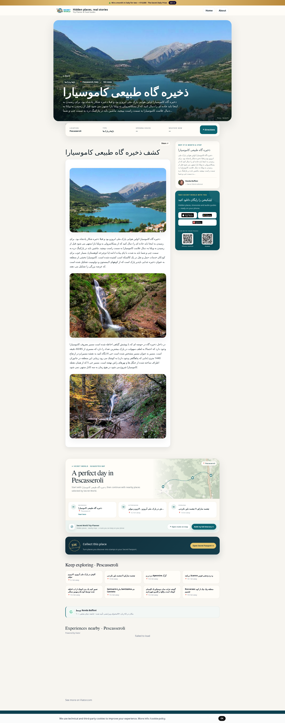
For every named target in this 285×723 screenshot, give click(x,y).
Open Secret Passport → (203, 545)
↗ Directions (208, 129)
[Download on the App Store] (187, 215)
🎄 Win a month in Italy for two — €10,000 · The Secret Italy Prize (142, 2)
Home (209, 10)
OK (222, 718)
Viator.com (86, 700)
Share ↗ (164, 143)
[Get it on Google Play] (207, 215)
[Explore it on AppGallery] (197, 222)
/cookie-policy (157, 718)
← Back (66, 76)
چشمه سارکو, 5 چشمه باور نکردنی (194, 508)
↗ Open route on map (179, 527)
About (222, 10)
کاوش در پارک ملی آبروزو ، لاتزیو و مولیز (146, 508)
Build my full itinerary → (204, 527)
